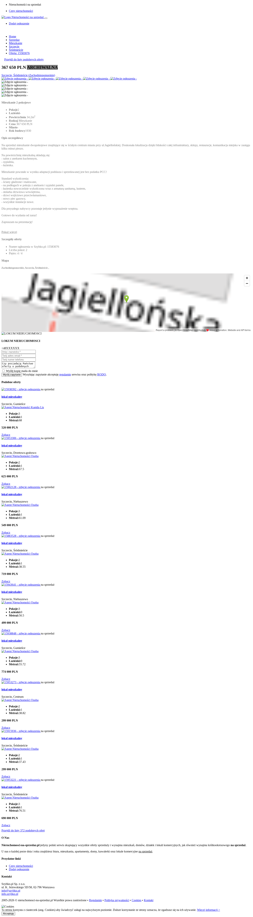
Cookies (136, 900)
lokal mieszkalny (11, 396)
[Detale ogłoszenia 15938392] (21, 389)
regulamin (65, 374)
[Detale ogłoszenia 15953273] (21, 682)
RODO (101, 374)
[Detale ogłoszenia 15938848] (21, 633)
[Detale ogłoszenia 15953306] (21, 438)
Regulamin (95, 900)
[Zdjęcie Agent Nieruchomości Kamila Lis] (22, 407)
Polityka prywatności (116, 900)
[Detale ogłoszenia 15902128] (21, 487)
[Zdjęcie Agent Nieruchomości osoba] (20, 456)
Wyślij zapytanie (12, 374)
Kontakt (148, 900)
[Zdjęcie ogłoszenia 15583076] (15, 78)
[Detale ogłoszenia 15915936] (21, 731)
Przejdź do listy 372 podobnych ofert (23, 830)
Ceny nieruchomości (21, 10)
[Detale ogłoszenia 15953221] (21, 779)
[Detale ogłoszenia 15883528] (21, 535)
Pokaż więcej (9, 232)
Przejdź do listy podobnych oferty (24, 59)
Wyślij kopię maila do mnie (22, 371)
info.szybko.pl (9, 893)
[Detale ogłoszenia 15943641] (21, 584)
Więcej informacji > (208, 909)
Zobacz (5, 434)
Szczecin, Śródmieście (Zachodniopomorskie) (28, 75)
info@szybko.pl (10, 890)
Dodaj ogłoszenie (19, 869)
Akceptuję (8, 913)
